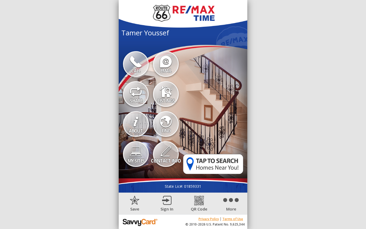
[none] (135, 204)
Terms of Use (232, 219)
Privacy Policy (209, 219)
